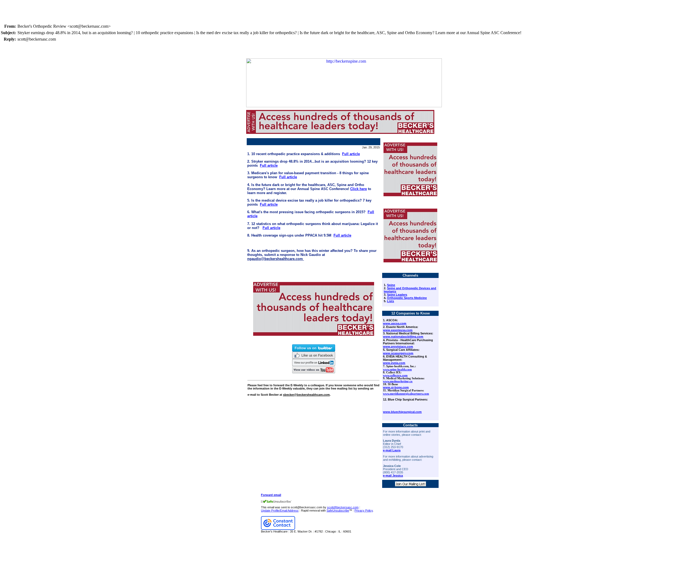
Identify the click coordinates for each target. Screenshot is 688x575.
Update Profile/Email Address (280, 510)
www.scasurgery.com (398, 353)
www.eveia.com (394, 363)
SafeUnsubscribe (338, 510)
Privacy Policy (363, 510)
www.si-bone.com (396, 387)
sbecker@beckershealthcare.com (306, 394)
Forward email (271, 495)
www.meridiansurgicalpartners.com (406, 393)
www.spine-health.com (397, 369)
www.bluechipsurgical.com (402, 411)
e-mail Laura (391, 450)
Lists (390, 301)
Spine (391, 285)
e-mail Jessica (393, 475)
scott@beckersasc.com (343, 507)
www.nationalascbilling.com (403, 336)
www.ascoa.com (394, 323)
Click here (358, 189)
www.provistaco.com (398, 346)
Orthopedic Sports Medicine (407, 297)
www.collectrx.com (395, 375)
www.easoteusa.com (398, 330)
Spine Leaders (397, 294)
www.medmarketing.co (398, 381)
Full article (351, 154)
